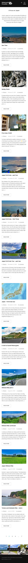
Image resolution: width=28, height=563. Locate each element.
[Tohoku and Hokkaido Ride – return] (14, 490)
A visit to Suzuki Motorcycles (10, 345)
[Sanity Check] (14, 71)
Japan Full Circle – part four (10, 175)
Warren (4, 48)
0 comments (19, 136)
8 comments (19, 469)
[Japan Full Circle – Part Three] (14, 201)
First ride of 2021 (7, 133)
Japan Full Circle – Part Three (10, 219)
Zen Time (4, 45)
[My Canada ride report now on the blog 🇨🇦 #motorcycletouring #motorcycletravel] (5, 549)
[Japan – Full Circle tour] (14, 284)
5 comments (21, 178)
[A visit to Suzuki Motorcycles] (14, 327)
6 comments (21, 222)
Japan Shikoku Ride (7, 466)
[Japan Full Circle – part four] (14, 157)
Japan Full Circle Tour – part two (11, 261)
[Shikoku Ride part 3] (14, 370)
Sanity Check (6, 89)
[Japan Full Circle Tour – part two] (14, 243)
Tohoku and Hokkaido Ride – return (12, 508)
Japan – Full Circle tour (8, 301)
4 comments (20, 48)
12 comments (21, 304)
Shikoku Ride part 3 (7, 387)
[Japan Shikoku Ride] (14, 450)
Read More (6, 65)
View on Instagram (14, 549)
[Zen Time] (14, 27)
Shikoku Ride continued (9, 425)
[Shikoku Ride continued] (14, 412)
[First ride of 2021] (14, 115)
